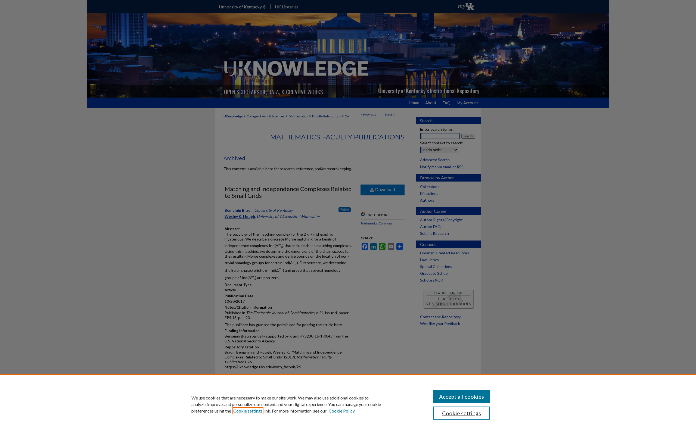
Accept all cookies (461, 396)
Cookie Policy (342, 410)
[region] (348, 404)
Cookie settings (248, 410)
